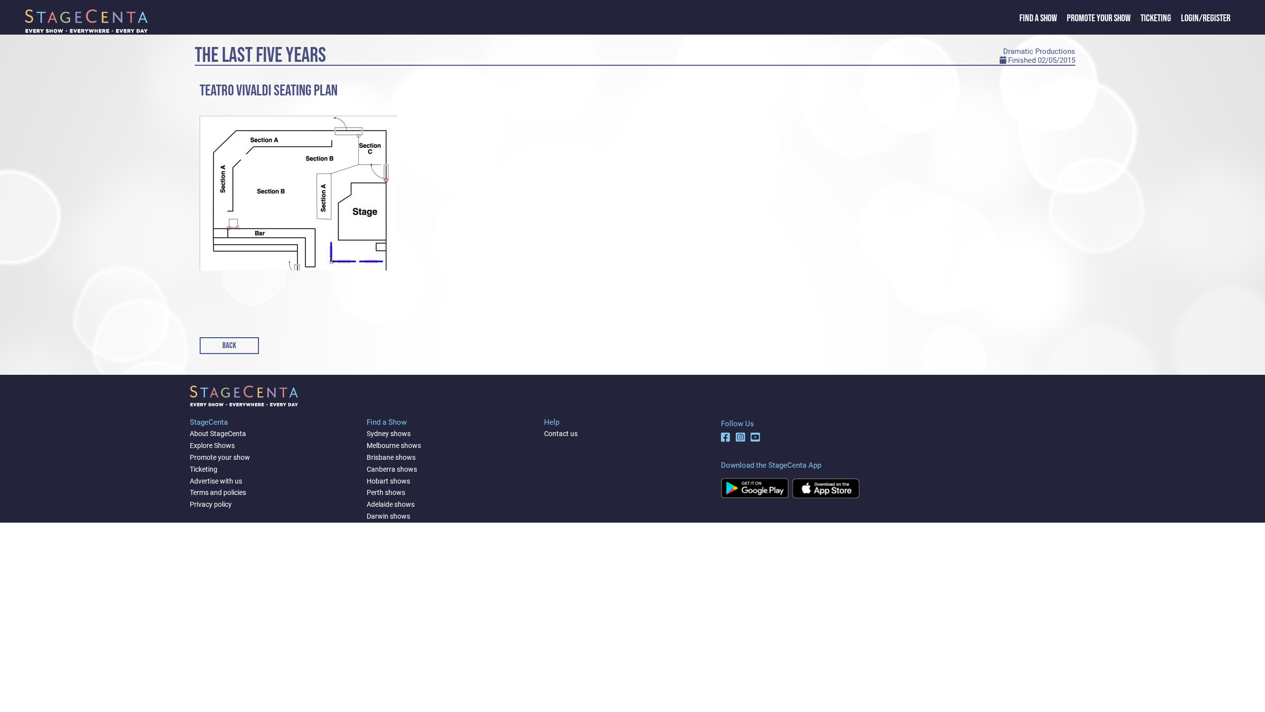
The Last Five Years (260, 55)
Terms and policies (218, 492)
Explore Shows (212, 445)
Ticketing (1155, 18)
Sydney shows (389, 434)
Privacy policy (211, 504)
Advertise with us (216, 481)
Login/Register (1205, 18)
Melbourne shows (394, 445)
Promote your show (220, 457)
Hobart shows (388, 481)
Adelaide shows (391, 504)
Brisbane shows (391, 457)
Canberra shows (392, 469)
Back (229, 346)
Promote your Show (1099, 18)
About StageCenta (218, 434)
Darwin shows (388, 516)
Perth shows (386, 492)
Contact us (561, 434)
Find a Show (1038, 18)
